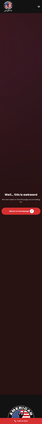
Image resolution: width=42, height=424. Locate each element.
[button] (38, 6)
